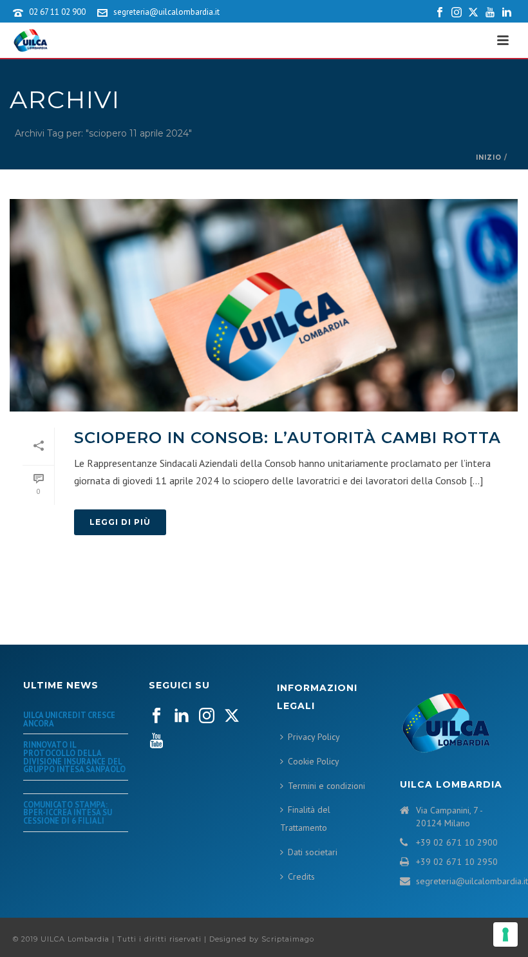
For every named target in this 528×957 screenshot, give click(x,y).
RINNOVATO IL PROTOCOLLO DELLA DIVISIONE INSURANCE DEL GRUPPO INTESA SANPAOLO (74, 756)
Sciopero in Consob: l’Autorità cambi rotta (287, 437)
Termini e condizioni (326, 785)
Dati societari (312, 852)
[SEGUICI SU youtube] (156, 741)
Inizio (489, 157)
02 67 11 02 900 (57, 11)
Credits (301, 876)
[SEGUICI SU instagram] (206, 716)
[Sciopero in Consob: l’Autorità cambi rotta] (264, 305)
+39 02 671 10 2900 (457, 842)
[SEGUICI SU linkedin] (181, 716)
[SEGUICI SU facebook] (156, 716)
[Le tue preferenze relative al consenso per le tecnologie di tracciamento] (505, 934)
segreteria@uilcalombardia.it (166, 11)
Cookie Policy (313, 761)
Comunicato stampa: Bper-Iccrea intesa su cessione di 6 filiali (67, 812)
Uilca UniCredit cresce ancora (69, 719)
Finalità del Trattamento (305, 818)
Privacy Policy (314, 737)
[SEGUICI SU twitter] (232, 716)
